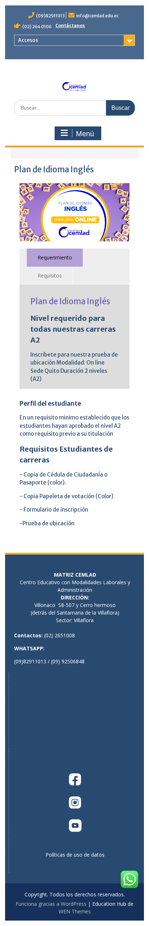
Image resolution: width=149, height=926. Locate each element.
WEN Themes (75, 911)
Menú (85, 134)
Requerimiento (55, 257)
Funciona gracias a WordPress (51, 903)
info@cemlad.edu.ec (97, 15)
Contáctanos (70, 25)
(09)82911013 (50, 15)
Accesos (28, 40)
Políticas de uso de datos (75, 854)
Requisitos (50, 275)
